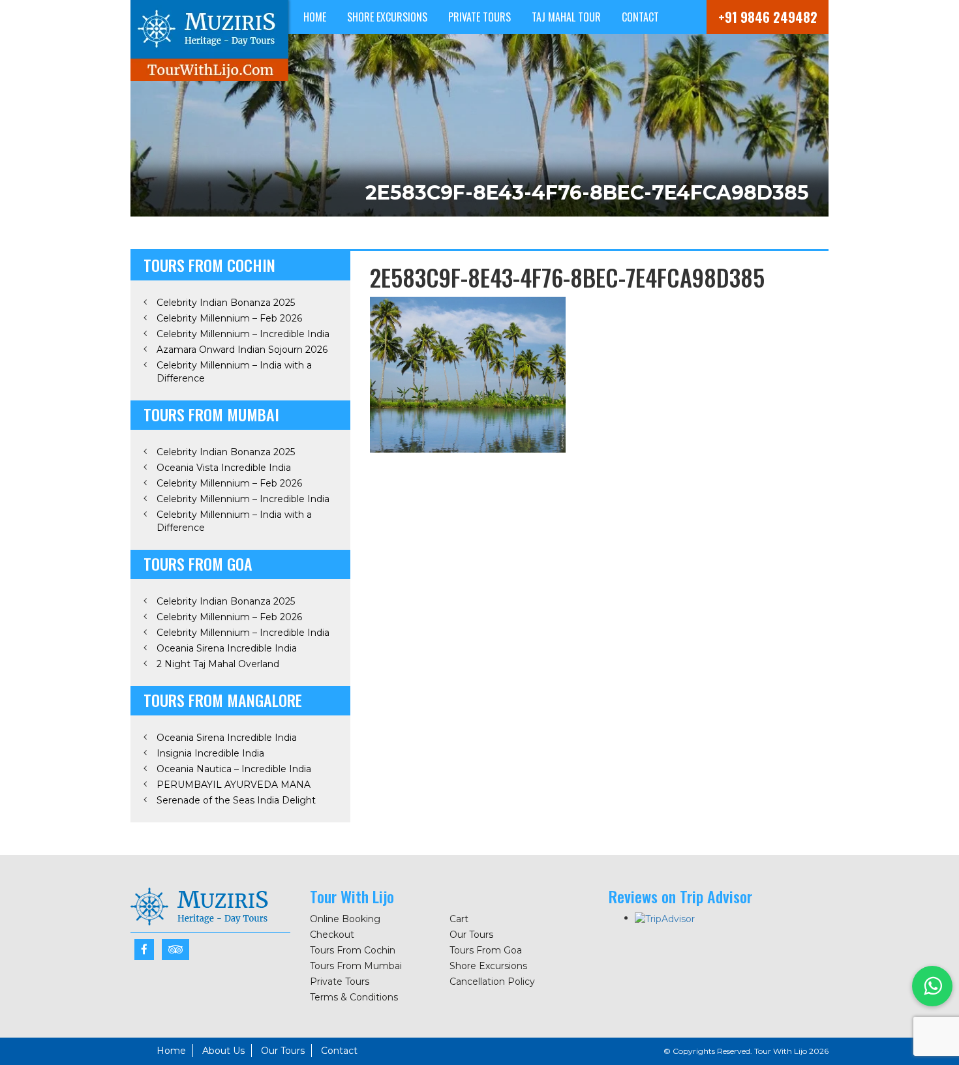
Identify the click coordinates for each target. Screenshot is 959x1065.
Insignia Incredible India (210, 753)
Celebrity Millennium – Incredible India (243, 334)
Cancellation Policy (492, 981)
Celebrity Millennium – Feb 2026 (229, 318)
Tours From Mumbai (356, 966)
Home (314, 17)
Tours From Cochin (352, 950)
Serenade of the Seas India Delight (236, 800)
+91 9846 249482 (767, 17)
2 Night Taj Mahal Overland (218, 664)
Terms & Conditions (354, 997)
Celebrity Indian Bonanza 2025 (226, 302)
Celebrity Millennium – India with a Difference (234, 371)
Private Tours (479, 17)
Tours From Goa (485, 950)
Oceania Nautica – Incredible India (234, 769)
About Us (223, 1051)
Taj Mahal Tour (566, 17)
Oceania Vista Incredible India (224, 467)
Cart (458, 919)
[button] (932, 986)
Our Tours (471, 934)
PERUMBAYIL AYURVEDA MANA (234, 784)
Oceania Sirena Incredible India (227, 648)
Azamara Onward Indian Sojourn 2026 (242, 349)
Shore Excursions (387, 17)
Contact (640, 17)
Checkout (332, 934)
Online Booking (345, 919)
